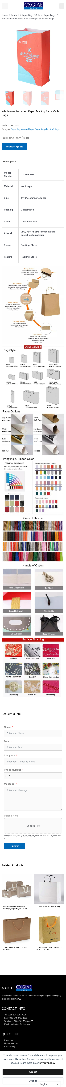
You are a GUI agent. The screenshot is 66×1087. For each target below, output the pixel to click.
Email (7, 741)
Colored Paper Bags (30, 129)
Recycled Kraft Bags (50, 129)
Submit (15, 846)
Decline (33, 1080)
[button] (60, 30)
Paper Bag (15, 129)
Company (9, 755)
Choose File (33, 825)
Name (7, 727)
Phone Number (12, 769)
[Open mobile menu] (4, 6)
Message (9, 783)
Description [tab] (9, 161)
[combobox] (7, 776)
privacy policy (47, 1062)
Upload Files (11, 815)
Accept (33, 1071)
